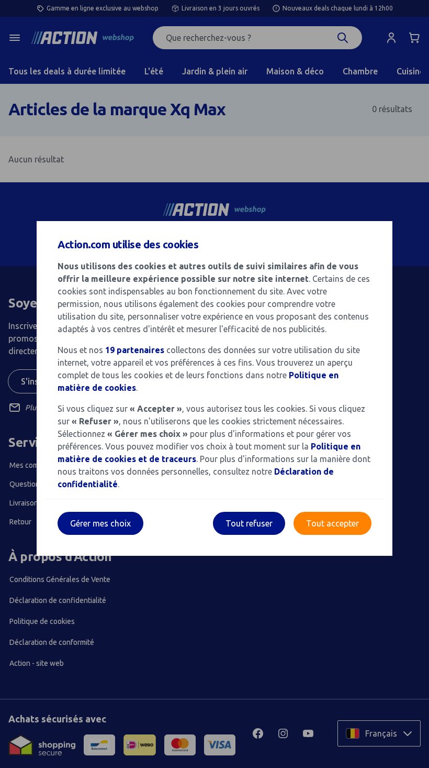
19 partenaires (134, 350)
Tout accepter (332, 523)
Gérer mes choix (100, 523)
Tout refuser (249, 523)
